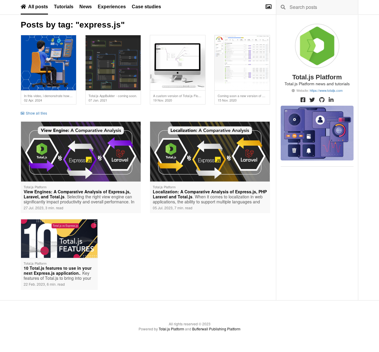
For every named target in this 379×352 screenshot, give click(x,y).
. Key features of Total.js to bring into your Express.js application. (57, 274)
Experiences (112, 6)
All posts (38, 6)
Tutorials (63, 6)
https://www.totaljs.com (326, 90)
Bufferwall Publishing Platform (216, 328)
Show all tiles (36, 112)
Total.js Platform (171, 328)
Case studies (146, 6)
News (85, 6)
